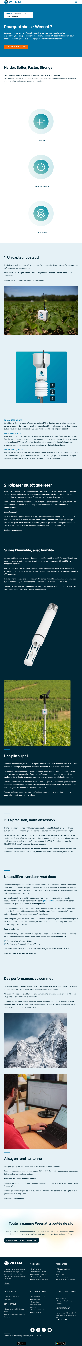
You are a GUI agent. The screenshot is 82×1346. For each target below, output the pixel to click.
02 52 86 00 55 (61, 1320)
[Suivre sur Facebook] (44, 1330)
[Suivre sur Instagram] (38, 1330)
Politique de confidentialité (12, 1336)
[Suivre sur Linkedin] (32, 1330)
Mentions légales (27, 1336)
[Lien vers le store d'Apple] (21, 1343)
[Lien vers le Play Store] (60, 1343)
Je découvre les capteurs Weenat (21, 1240)
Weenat (9, 13)
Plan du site (37, 1336)
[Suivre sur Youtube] (50, 1330)
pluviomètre (48, 901)
